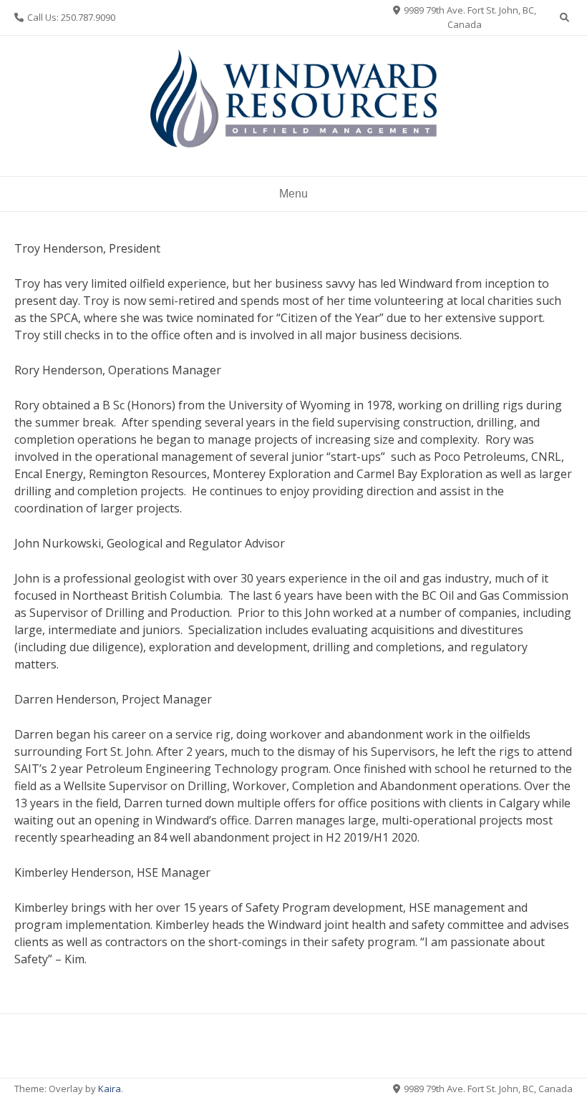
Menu (293, 194)
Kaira (109, 1088)
